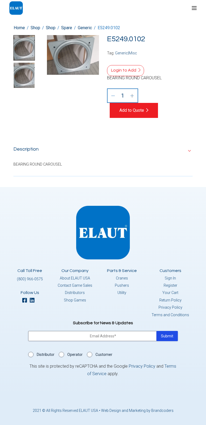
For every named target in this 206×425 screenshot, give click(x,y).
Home (19, 27)
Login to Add (123, 70)
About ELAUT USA (75, 278)
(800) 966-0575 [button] (30, 279)
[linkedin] (33, 300)
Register (170, 285)
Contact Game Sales (75, 285)
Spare (66, 27)
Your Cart (170, 292)
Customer (103, 354)
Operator (75, 354)
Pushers (122, 285)
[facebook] (26, 300)
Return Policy (170, 300)
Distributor (45, 354)
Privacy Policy (170, 307)
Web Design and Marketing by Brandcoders (137, 410)
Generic (85, 27)
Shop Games (75, 300)
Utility (121, 292)
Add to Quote (131, 110)
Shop (35, 27)
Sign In (170, 278)
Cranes (122, 278)
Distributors (75, 292)
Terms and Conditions (170, 315)
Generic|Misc (126, 53)
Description (26, 149)
